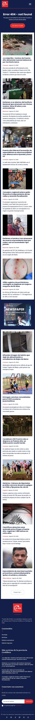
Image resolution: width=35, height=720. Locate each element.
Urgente (5, 490)
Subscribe (29, 701)
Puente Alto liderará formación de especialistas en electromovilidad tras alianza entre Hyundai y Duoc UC (17, 153)
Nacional (5, 111)
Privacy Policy (18, 705)
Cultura (5, 199)
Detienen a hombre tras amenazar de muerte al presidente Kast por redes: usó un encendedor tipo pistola (17, 241)
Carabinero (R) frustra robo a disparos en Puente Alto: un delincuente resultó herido (15, 441)
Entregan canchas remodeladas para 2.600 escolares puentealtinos (16, 399)
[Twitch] (19, 717)
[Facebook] (7, 717)
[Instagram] (11, 717)
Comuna (5, 65)
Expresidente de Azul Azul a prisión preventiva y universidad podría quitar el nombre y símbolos (17, 573)
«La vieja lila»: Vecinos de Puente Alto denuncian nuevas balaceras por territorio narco (17, 60)
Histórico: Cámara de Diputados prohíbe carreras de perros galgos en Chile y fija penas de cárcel (17, 485)
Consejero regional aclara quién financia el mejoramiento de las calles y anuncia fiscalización (16, 194)
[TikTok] (15, 717)
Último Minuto (7, 578)
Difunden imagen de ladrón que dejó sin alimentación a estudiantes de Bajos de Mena (16, 357)
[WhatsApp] (28, 717)
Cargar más (16, 592)
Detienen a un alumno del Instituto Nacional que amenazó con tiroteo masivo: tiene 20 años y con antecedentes (17, 105)
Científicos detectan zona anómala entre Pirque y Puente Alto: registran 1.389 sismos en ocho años (16, 530)
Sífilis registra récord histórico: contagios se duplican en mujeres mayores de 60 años (17, 284)
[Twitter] (24, 717)
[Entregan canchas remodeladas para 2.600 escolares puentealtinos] (17, 383)
